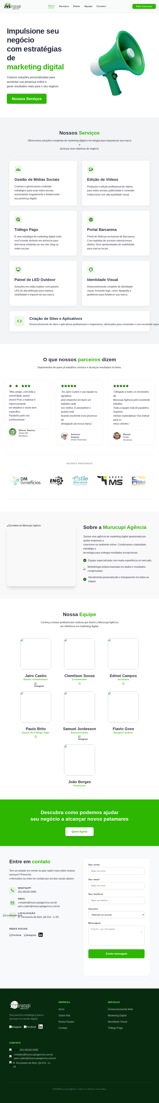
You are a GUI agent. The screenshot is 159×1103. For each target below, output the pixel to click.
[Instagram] (30, 935)
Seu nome (94, 864)
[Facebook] (15, 935)
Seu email (94, 879)
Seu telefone (95, 894)
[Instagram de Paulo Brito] (35, 736)
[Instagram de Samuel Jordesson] (79, 736)
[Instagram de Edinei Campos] (123, 683)
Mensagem (94, 923)
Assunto (93, 909)
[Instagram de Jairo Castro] (35, 683)
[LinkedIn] (41, 935)
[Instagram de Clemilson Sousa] (79, 683)
